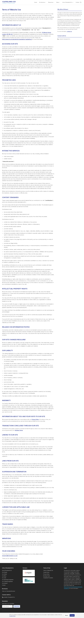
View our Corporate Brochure (8, 591)
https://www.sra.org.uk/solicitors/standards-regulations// (17, 39)
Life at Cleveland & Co (67, 2)
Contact (77, 2)
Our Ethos (4, 575)
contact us (69, 31)
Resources (50, 2)
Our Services (42, 2)
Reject (66, 615)
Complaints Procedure (48, 577)
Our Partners (5, 583)
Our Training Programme (7, 581)
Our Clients (4, 574)
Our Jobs (4, 577)
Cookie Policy (46, 572)
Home (35, 2)
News (57, 2)
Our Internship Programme (7, 579)
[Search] (81, 2)
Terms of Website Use (48, 570)
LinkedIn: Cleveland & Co (64, 39)
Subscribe (16, 606)
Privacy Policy (35, 419)
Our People (4, 572)
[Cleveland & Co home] (9, 2)
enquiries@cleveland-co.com (9, 555)
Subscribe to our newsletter (8, 603)
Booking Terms (19, 430)
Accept (72, 615)
